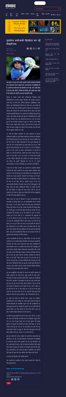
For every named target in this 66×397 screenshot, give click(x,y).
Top (62, 393)
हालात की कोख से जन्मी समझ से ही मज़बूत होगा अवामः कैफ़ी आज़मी (52, 44)
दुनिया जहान (11, 14)
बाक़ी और (47, 14)
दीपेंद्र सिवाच (10, 54)
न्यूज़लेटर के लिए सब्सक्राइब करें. (13, 377)
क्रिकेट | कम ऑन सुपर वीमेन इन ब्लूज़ (15, 368)
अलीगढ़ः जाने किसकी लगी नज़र (51, 59)
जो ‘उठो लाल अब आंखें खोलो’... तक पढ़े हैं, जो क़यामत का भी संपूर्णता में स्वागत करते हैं (52, 80)
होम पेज (6, 14)
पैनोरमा (27, 14)
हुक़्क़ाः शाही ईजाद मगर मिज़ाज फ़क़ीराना (52, 69)
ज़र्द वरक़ (32, 14)
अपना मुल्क (17, 14)
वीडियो (43, 14)
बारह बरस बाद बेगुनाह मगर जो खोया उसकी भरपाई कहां (52, 74)
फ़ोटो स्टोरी (37, 14)
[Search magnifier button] (59, 9)
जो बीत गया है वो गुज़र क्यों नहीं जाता (52, 49)
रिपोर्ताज (22, 14)
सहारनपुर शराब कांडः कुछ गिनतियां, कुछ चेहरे (52, 54)
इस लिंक (16, 373)
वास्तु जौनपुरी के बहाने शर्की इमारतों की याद (52, 63)
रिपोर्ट (9, 383)
